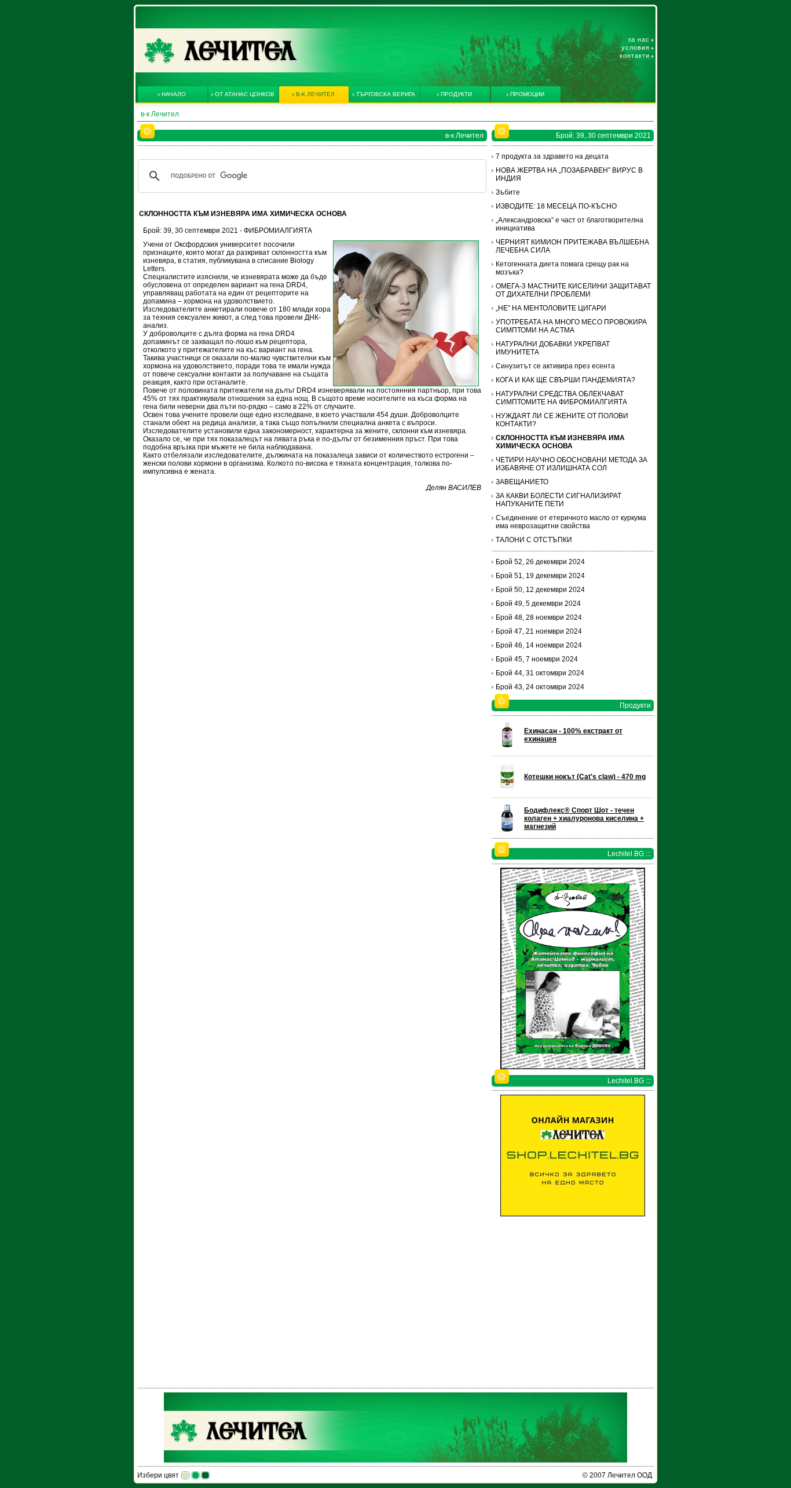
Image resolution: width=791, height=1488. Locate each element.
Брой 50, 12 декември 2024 (540, 590)
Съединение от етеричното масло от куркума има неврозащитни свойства (571, 522)
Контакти (635, 55)
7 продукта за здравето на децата (552, 156)
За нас (639, 39)
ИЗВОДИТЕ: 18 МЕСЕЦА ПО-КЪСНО (556, 206)
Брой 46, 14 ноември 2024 (539, 645)
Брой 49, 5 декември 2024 (538, 603)
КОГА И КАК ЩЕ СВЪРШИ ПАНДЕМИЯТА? (565, 380)
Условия (635, 47)
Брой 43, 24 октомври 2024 (540, 687)
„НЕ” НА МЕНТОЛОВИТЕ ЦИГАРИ (551, 308)
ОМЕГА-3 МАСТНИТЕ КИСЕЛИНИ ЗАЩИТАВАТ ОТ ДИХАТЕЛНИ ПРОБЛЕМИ (573, 290)
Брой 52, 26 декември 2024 (540, 562)
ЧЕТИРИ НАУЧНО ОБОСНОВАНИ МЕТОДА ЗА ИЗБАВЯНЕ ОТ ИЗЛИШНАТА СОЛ (571, 464)
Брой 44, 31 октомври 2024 (540, 673)
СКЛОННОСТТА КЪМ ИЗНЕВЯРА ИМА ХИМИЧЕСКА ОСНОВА (560, 442)
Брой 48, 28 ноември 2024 (539, 617)
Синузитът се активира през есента (555, 366)
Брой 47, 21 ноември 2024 (539, 631)
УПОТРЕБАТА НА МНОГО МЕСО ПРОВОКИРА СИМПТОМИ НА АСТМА (571, 326)
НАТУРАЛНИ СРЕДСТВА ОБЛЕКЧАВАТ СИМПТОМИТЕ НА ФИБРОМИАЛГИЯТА (561, 398)
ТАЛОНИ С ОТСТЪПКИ (534, 540)
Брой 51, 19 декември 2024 (540, 576)
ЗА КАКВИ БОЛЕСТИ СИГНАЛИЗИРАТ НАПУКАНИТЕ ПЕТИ (558, 500)
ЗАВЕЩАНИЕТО (522, 482)
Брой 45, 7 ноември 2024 (537, 659)
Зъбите (508, 192)
